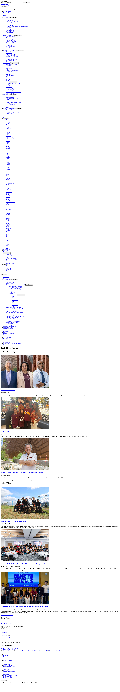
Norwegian (8, 204)
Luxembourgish (9, 190)
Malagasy (8, 193)
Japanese (8, 175)
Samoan (8, 214)
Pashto (7, 205)
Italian (7, 174)
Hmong (7, 167)
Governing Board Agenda (9, 671)
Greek (7, 158)
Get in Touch (16, 648)
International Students (11, 55)
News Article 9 (15, 306)
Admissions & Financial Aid (9, 50)
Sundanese (8, 228)
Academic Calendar (10, 36)
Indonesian (8, 172)
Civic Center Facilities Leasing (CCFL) (14, 308)
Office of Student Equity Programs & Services (16, 318)
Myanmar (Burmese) (10, 202)
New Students (9, 260)
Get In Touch (9, 24)
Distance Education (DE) (11, 310)
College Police (9, 68)
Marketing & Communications (15, 289)
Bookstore (8, 65)
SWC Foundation (10, 105)
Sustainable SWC (10, 32)
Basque (7, 127)
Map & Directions (6, 623)
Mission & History (10, 30)
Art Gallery (8, 96)
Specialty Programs (10, 46)
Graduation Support (10, 44)
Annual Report (9, 20)
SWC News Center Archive (7, 615)
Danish (7, 143)
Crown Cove (9, 270)
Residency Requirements (11, 59)
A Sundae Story (5, 431)
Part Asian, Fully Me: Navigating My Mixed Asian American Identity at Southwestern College (27, 564)
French (7, 152)
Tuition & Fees (9, 61)
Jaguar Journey (12, 293)
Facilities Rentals (10, 100)
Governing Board (10, 25)
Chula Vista (8, 265)
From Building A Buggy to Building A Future (13, 521)
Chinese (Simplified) (10, 137)
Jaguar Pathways (9, 27)
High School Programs (11, 54)
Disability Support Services (12, 70)
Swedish (8, 230)
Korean (7, 182)
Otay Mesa (8, 268)
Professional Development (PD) (13, 321)
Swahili (7, 229)
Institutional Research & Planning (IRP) (15, 316)
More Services (9, 74)
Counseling (8, 69)
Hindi (7, 165)
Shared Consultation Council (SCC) (14, 322)
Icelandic (8, 169)
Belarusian (8, 128)
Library (7, 73)
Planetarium (8, 103)
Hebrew (8, 164)
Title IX (8, 80)
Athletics (8, 84)
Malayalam (8, 195)
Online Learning (9, 45)
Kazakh (8, 179)
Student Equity (9, 76)
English (7, 146)
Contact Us (4, 632)
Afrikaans (8, 119)
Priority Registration (10, 58)
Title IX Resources (5, 649)
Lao (7, 185)
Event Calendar (9, 99)
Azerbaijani (8, 126)
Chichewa (8, 136)
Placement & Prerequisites (12, 64)
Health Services (9, 71)
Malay (7, 194)
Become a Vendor (10, 109)
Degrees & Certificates (11, 41)
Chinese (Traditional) (10, 138)
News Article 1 (15, 296)
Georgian (8, 156)
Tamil (7, 233)
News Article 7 (15, 303)
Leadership (8, 29)
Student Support (6, 63)
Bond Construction (10, 97)
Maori (7, 198)
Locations (6, 264)
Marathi (8, 199)
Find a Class (6, 251)
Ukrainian (8, 238)
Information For (7, 253)
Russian (8, 213)
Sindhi (7, 220)
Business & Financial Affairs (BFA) (14, 307)
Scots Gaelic (9, 215)
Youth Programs (9, 107)
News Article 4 (15, 300)
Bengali (8, 129)
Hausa (7, 162)
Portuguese (8, 209)
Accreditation (9, 19)
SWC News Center (13, 294)
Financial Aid (9, 53)
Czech (7, 142)
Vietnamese (8, 241)
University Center (10, 49)
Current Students (9, 254)
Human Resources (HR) (11, 313)
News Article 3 (15, 298)
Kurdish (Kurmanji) (10, 183)
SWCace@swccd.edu (5, 637)
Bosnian (8, 131)
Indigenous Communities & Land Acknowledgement (17, 26)
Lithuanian (8, 189)
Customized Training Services (12, 112)
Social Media (12, 292)
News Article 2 (15, 297)
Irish (7, 173)
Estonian (8, 148)
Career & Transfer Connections (13, 66)
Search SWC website (5, 2)
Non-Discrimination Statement (10, 675)
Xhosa (7, 244)
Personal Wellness (10, 75)
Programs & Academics (8, 35)
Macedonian (9, 192)
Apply (2, 648)
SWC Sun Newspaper (11, 93)
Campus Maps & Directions (12, 21)
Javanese (8, 177)
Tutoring (8, 79)
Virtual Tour (8, 33)
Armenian (8, 124)
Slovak (7, 223)
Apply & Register (10, 51)
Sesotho (8, 218)
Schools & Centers (10, 31)
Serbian (7, 217)
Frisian (7, 153)
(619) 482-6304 (4, 635)
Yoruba (7, 246)
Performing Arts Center (11, 88)
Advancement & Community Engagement (15, 284)
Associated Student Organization (13, 83)
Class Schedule (6, 663)
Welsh (7, 243)
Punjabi (7, 210)
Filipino (8, 149)
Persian (7, 207)
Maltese (8, 197)
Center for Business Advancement (13, 111)
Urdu (7, 239)
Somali (7, 225)
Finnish (7, 151)
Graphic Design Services (14, 288)
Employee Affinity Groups (12, 311)
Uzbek (7, 240)
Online (7, 272)
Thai (7, 235)
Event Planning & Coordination (16, 287)
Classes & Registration (11, 39)
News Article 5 (15, 301)
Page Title (5, 338)
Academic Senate (10, 282)
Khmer (7, 180)
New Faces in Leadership (8, 390)
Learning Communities (11, 89)
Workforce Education (10, 114)
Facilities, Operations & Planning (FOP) (15, 312)
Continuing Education (11, 40)
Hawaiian (8, 163)
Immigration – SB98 (7, 677)
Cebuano (8, 134)
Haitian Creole (9, 161)
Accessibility (6, 278)
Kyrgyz (7, 184)
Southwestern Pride (7, 676)
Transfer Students (10, 60)
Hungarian (8, 168)
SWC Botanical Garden (11, 104)
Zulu (7, 248)
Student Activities (10, 90)
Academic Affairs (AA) (11, 281)
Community (6, 94)
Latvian (7, 188)
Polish (7, 208)
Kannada (8, 178)
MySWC (5, 117)
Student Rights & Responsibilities (13, 92)
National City (9, 267)
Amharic (8, 122)
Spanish (8, 226)
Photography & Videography (15, 291)
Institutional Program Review (12, 315)
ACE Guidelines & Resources (15, 286)
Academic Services (10, 283)
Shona (7, 219)
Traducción (6, 118)
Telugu (7, 234)
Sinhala (7, 221)
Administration (6, 249)
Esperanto (8, 147)
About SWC (6, 17)
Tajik (7, 231)
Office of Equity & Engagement (13, 325)
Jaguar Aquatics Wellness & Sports (13, 102)
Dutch (7, 144)
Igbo (7, 170)
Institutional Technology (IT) (12, 317)
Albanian (8, 121)
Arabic (7, 123)
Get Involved (9, 113)
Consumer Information (8, 328)
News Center (3, 274)
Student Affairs (9, 323)
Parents (7, 262)
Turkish (7, 236)
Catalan (7, 133)
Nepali (7, 203)
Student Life (6, 81)
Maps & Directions (7, 672)
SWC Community (7, 337)
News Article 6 (15, 302)
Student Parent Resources (11, 78)
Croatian (8, 141)
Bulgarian (8, 132)
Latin (7, 187)
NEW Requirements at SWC (12, 56)
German (8, 157)
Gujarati (8, 159)
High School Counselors (11, 255)
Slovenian (8, 224)
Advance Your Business (8, 108)
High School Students (11, 257)
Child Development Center (12, 98)
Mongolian (8, 200)
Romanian (8, 212)
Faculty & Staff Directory (11, 22)
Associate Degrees (10, 37)
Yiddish (8, 245)
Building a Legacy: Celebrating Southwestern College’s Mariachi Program (22, 472)
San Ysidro (8, 269)
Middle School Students (11, 259)
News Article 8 (15, 305)
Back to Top (3, 680)
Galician (8, 154)
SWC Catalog (9, 47)
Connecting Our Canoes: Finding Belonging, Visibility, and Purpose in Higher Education (26, 606)
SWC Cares (8, 85)
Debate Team (9, 87)
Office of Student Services (12, 320)
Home (4, 341)
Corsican (8, 139)
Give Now (5, 670)
